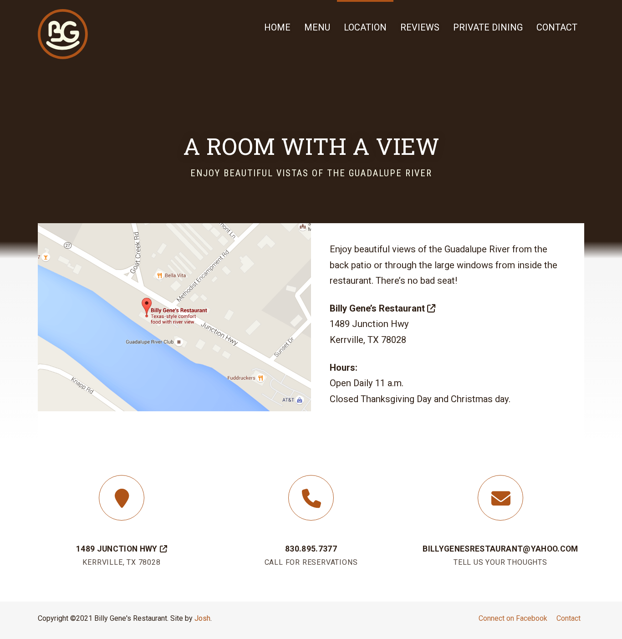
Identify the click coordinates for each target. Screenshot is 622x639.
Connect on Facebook (513, 618)
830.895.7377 (311, 548)
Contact (568, 618)
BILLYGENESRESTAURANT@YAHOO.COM (500, 548)
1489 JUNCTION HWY (117, 548)
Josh (202, 618)
